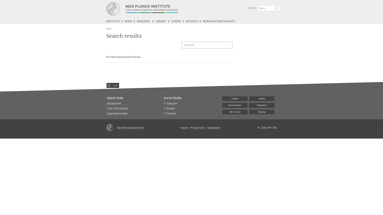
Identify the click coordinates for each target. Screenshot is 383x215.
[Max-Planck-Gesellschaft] (111, 127)
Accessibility (213, 127)
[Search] (276, 8)
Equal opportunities (117, 113)
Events (262, 98)
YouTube (171, 113)
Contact (234, 98)
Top (115, 85)
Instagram (172, 103)
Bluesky (171, 108)
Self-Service (235, 112)
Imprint (184, 127)
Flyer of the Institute (117, 108)
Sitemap (262, 112)
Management (114, 103)
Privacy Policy (197, 127)
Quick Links (115, 98)
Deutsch (251, 8)
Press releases (234, 105)
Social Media (173, 98)
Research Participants (219, 21)
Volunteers (262, 105)
